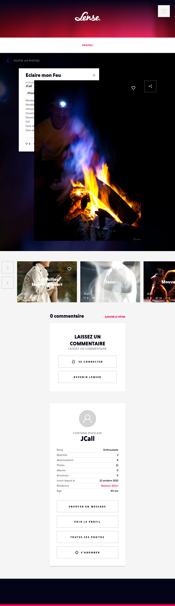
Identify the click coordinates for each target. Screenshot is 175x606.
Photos (87, 45)
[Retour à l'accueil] (87, 16)
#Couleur (32, 92)
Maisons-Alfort (109, 485)
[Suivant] (8, 267)
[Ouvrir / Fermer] (94, 75)
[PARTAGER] (150, 86)
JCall (29, 86)
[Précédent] (8, 283)
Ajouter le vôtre (115, 316)
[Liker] (133, 88)
